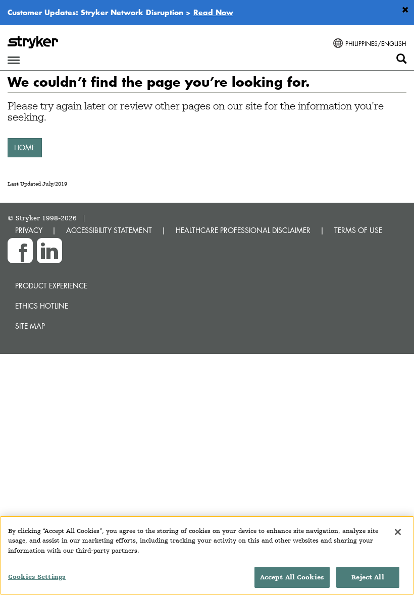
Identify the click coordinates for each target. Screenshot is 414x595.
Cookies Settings (37, 576)
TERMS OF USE (358, 230)
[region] (207, 555)
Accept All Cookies (292, 577)
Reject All (367, 577)
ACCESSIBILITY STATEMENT (109, 230)
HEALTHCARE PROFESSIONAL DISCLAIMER (243, 230)
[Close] (398, 532)
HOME (24, 147)
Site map (30, 326)
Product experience (51, 285)
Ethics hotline (41, 306)
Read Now (213, 12)
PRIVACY (28, 230)
